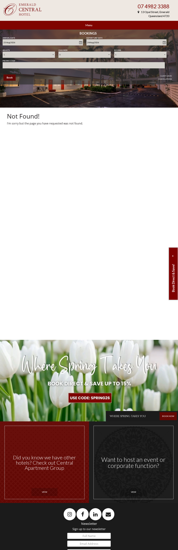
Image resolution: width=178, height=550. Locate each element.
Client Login (166, 76)
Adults (6, 49)
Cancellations (165, 79)
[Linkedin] (95, 514)
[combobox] (29, 55)
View (44, 492)
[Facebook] (82, 514)
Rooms (117, 49)
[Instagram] (69, 514)
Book (10, 77)
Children (62, 49)
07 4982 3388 (153, 6)
